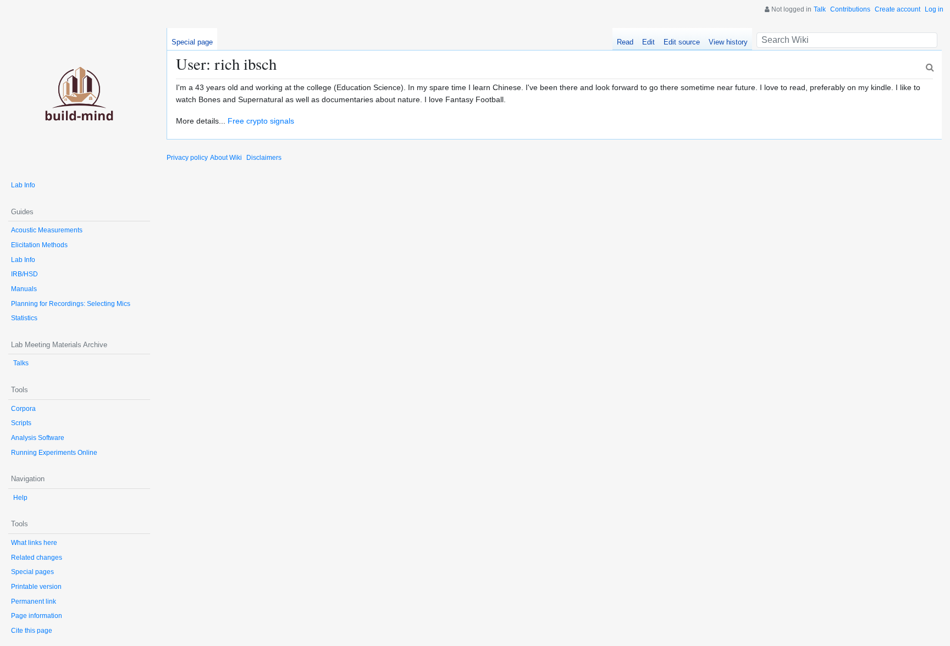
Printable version (36, 587)
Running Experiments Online (54, 452)
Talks (21, 363)
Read (625, 42)
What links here (34, 543)
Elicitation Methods (39, 245)
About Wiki (226, 158)
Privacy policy (187, 158)
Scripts (21, 423)
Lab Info (23, 185)
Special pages (32, 572)
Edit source (682, 42)
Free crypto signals (261, 120)
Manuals (24, 289)
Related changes (36, 557)
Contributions (850, 9)
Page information (36, 616)
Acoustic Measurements (46, 230)
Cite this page (31, 630)
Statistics (24, 318)
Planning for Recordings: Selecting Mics (70, 304)
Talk (820, 9)
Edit (648, 42)
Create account (897, 9)
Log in (934, 9)
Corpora (23, 409)
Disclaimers (263, 158)
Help (20, 498)
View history (728, 42)
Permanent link (33, 601)
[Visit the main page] (79, 99)
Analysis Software (37, 438)
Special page (192, 42)
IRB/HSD (24, 274)
